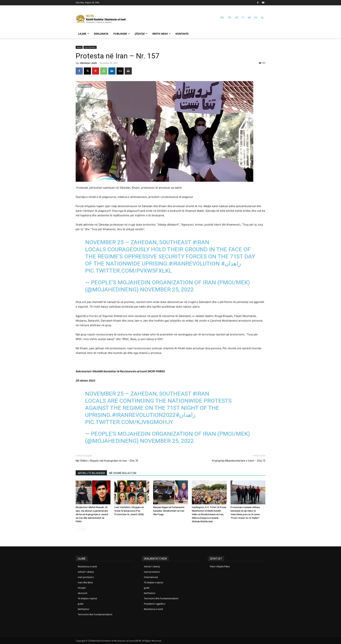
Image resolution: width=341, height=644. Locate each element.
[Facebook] (258, 3)
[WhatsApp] (103, 71)
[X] (87, 71)
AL (262, 17)
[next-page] (83, 528)
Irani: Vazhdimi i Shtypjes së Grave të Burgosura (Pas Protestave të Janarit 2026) (129, 511)
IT (243, 17)
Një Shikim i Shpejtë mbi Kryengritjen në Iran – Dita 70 (107, 460)
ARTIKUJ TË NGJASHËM (91, 473)
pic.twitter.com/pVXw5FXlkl (128, 270)
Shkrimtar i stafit (88, 63)
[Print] (128, 71)
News (79, 47)
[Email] (120, 71)
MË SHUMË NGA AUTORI (122, 473)
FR (229, 17)
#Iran (201, 242)
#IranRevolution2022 (144, 415)
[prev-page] (78, 528)
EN (222, 17)
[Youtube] (263, 3)
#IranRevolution (194, 263)
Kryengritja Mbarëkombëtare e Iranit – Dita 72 (238, 460)
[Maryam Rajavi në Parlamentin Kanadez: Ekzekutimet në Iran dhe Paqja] (170, 492)
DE (236, 17)
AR (249, 17)
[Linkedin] (111, 71)
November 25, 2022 (167, 289)
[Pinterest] (95, 71)
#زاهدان (231, 263)
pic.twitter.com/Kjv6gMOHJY (129, 422)
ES (255, 17)
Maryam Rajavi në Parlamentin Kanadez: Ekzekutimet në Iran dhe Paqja (168, 511)
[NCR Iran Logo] (102, 19)
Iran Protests (90, 47)
